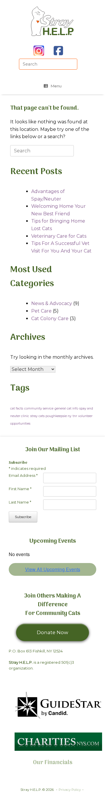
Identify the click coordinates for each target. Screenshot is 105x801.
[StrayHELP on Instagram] (39, 51)
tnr (75, 416)
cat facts (16, 408)
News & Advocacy (51, 303)
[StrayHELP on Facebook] (58, 50)
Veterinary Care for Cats (58, 236)
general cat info (66, 408)
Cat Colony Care (50, 318)
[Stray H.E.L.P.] (52, 21)
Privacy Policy (70, 790)
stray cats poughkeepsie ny (50, 416)
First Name (20, 488)
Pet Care (41, 311)
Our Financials (52, 762)
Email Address (23, 475)
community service (38, 408)
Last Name (20, 502)
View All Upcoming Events (52, 569)
